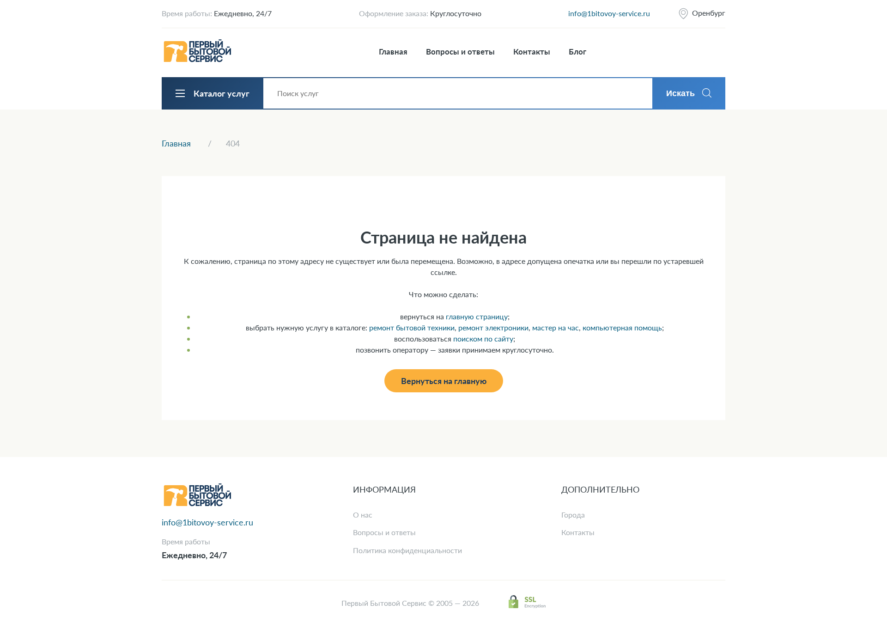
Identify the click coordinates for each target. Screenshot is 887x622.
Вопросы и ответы (460, 51)
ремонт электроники (493, 327)
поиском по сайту (483, 338)
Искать (680, 93)
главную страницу (477, 316)
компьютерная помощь (622, 327)
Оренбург (708, 12)
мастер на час (555, 327)
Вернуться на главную (443, 381)
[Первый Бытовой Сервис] (197, 51)
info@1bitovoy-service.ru (609, 13)
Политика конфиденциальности (407, 550)
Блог (577, 51)
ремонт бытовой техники (412, 327)
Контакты (531, 51)
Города (573, 514)
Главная (393, 51)
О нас (362, 514)
